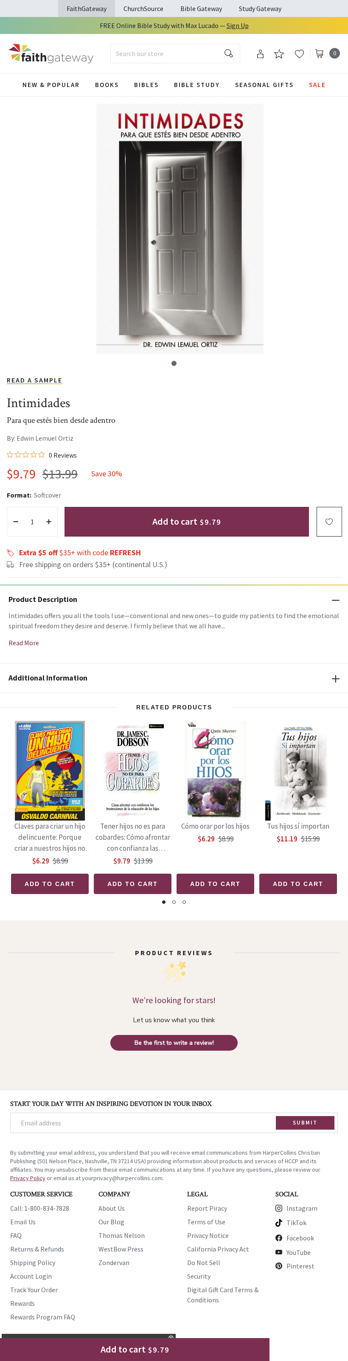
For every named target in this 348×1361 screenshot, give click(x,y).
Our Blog (111, 1222)
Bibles (146, 85)
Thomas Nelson (121, 1235)
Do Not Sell (203, 1262)
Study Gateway (260, 8)
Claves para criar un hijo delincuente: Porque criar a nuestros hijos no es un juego (49, 837)
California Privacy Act (218, 1249)
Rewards (22, 1303)
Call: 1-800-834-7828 (39, 1208)
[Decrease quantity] (15, 521)
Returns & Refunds (37, 1249)
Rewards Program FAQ (42, 1317)
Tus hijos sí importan (298, 826)
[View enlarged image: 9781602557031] (180, 229)
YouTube (298, 1252)
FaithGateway (87, 8)
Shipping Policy (32, 1262)
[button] (174, 363)
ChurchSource (143, 8)
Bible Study (197, 85)
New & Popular (51, 85)
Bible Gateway (201, 8)
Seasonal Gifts (264, 85)
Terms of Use (206, 1222)
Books (107, 85)
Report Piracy (207, 1208)
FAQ (16, 1235)
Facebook (300, 1238)
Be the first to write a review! (174, 1043)
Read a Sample (34, 380)
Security (198, 1276)
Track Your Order (34, 1289)
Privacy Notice (208, 1235)
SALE (317, 85)
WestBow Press (120, 1249)
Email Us (23, 1222)
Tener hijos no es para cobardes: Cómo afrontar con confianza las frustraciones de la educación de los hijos (132, 837)
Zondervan (113, 1262)
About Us (111, 1208)
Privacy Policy (27, 1178)
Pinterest (300, 1266)
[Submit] (229, 53)
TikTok (296, 1222)
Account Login (31, 1276)
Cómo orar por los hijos (215, 826)
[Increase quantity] (48, 521)
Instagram (301, 1208)
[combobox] (175, 53)
